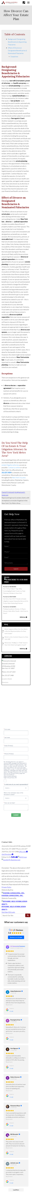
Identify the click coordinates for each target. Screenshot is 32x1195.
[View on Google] (7, 992)
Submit (16, 569)
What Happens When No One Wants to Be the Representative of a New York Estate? (15, 631)
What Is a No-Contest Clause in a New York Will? (15, 638)
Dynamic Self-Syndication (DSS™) (14, 908)
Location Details (7, 679)
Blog (6, 577)
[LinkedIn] (15, 857)
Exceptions (14, 57)
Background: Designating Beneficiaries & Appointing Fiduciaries (17, 42)
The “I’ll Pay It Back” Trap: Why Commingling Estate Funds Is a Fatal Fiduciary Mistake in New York (14, 591)
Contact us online (14, 467)
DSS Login (11, 912)
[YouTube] (17, 857)
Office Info (22, 852)
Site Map (5, 912)
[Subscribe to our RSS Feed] (16, 582)
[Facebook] (11, 857)
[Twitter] (13, 857)
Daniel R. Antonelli (8, 492)
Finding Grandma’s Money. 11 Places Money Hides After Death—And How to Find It (15, 611)
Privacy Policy (6, 887)
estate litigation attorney (10, 465)
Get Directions (7, 854)
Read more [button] (9, 1005)
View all (23, 617)
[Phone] (24, 2)
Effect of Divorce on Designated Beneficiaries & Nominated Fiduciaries (17, 50)
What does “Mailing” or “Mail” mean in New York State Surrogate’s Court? (15, 644)
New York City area (19, 478)
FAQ (6, 624)
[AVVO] (22, 857)
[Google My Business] (11, 860)
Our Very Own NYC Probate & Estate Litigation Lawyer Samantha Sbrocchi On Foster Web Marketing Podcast (15, 601)
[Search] (27, 915)
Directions (5, 682)
